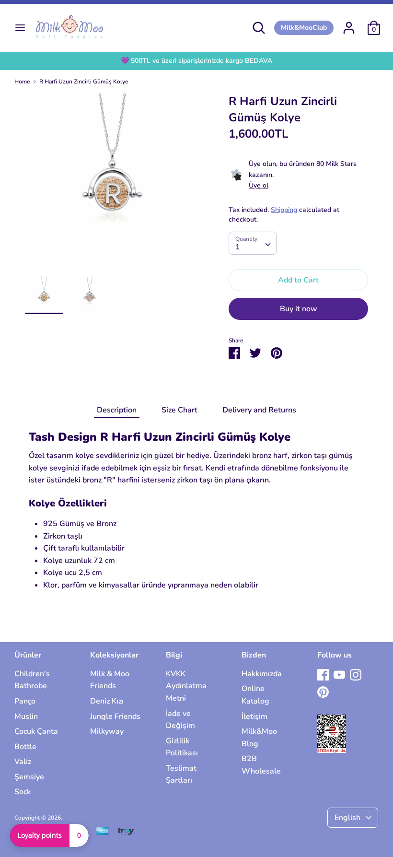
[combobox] (253, 243)
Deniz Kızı (107, 701)
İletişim (254, 716)
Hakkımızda (262, 674)
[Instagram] (355, 674)
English (347, 817)
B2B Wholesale (261, 764)
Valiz (22, 761)
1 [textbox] (237, 247)
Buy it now (298, 309)
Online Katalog (255, 694)
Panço (24, 701)
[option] (112, 185)
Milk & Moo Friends (109, 680)
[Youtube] (339, 674)
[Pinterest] (323, 691)
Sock (22, 792)
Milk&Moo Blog (259, 737)
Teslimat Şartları (181, 774)
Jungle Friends (115, 716)
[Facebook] (323, 674)
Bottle (25, 746)
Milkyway (107, 731)
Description (117, 410)
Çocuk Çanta (36, 731)
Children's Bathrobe (32, 680)
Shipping (284, 209)
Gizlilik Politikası (182, 747)
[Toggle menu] (20, 28)
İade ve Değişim (180, 719)
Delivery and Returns (259, 410)
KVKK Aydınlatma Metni (186, 686)
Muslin (26, 716)
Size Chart (179, 410)
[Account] (348, 24)
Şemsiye (29, 777)
